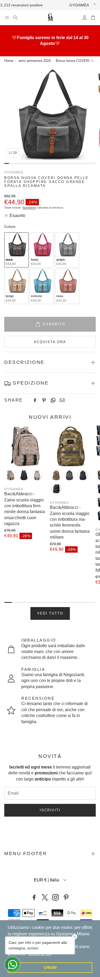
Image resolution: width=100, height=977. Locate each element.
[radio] (16, 250)
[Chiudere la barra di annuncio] (95, 4)
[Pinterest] (44, 400)
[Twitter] (45, 897)
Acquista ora (50, 342)
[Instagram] (55, 897)
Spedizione (29, 207)
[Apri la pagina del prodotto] (25, 445)
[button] (7, 17)
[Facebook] (35, 400)
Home (8, 61)
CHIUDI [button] (50, 967)
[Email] (62, 400)
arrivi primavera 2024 (34, 61)
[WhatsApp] (53, 400)
